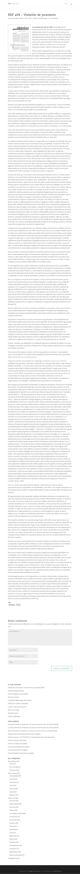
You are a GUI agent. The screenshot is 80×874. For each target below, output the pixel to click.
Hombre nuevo (13, 713)
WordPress (57, 871)
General (12, 829)
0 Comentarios (53, 18)
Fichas (11, 826)
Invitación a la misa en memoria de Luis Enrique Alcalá (26, 687)
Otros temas (12, 773)
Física (11, 785)
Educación (12, 782)
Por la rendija (13, 767)
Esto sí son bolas (13, 710)
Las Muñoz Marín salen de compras (20, 700)
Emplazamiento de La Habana (30, 734)
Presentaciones (14, 845)
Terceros (12, 770)
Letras (11, 792)
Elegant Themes (34, 871)
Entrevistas (13, 820)
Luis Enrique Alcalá (17, 18)
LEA (10, 833)
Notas (11, 839)
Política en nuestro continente (18, 703)
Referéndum (43, 18)
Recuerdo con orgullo (27, 753)
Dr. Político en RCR (15, 813)
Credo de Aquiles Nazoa (16, 691)
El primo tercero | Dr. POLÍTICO (18, 737)
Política (35, 18)
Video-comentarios (15, 855)
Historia (12, 789)
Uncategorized (13, 858)
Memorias (12, 836)
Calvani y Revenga (14, 716)
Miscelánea (11, 761)
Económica (13, 817)
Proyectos (12, 849)
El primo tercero (13, 697)
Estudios (12, 823)
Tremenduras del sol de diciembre (43, 737)
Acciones (12, 801)
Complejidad (13, 776)
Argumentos (13, 804)
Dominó (12, 779)
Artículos (12, 807)
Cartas (11, 810)
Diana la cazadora (21, 743)
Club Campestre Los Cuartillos (18, 694)
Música (11, 795)
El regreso (26, 747)
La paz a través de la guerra (17, 707)
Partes (11, 764)
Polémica (12, 842)
